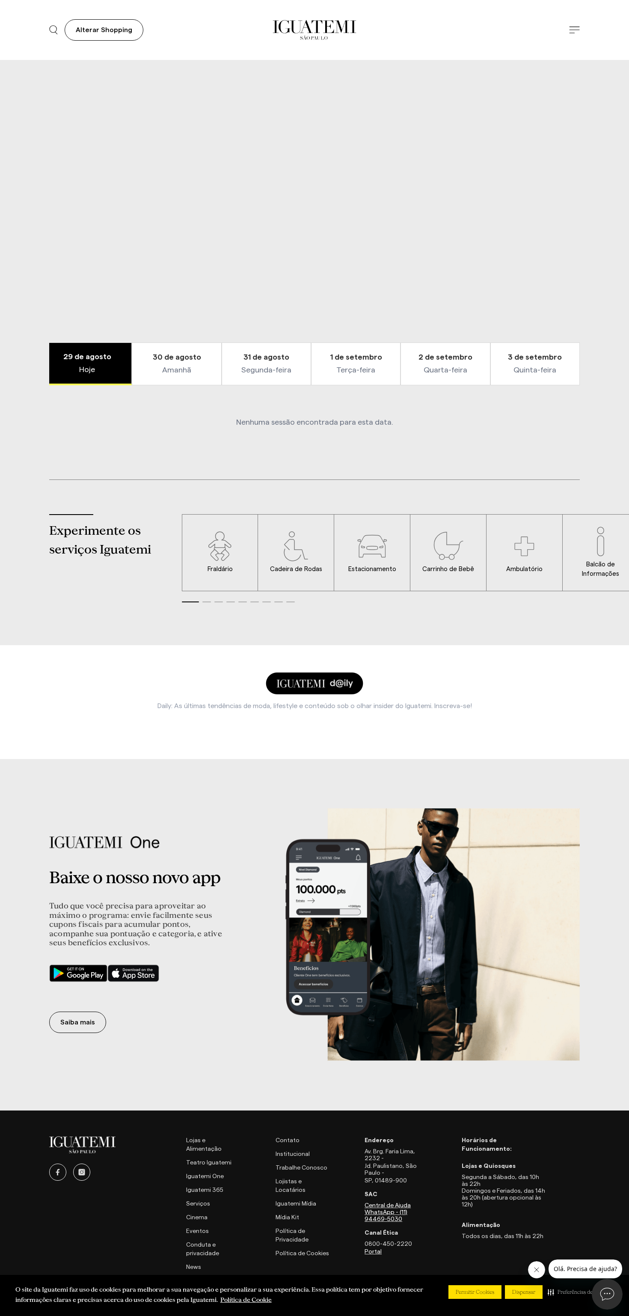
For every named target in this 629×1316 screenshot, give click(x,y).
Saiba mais (77, 1022)
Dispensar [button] (523, 1292)
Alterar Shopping (104, 30)
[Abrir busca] (53, 30)
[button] (579, 1292)
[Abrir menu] (574, 30)
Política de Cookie (246, 1300)
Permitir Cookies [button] (475, 1292)
